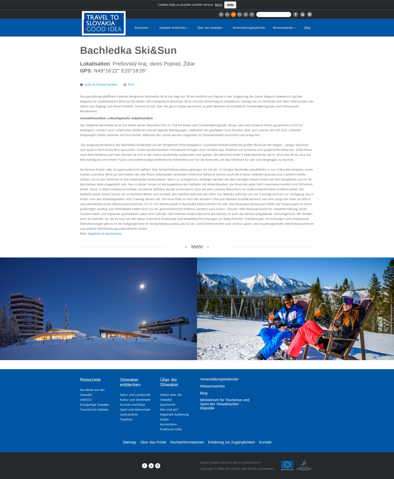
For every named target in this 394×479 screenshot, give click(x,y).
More (218, 5)
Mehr (197, 246)
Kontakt (265, 442)
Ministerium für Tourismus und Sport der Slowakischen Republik (224, 404)
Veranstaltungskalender (249, 28)
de (233, 14)
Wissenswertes (283, 28)
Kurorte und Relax (132, 405)
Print (131, 84)
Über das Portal (153, 442)
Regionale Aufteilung (174, 414)
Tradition (126, 419)
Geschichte (167, 405)
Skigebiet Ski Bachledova (105, 233)
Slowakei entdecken (173, 28)
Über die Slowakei (210, 28)
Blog (307, 28)
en (227, 14)
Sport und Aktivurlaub (135, 409)
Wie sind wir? (169, 409)
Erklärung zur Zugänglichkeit (231, 442)
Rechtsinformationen (187, 442)
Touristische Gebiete (94, 409)
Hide (230, 5)
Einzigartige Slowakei (94, 405)
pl (245, 14)
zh (252, 14)
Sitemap (129, 442)
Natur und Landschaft (135, 395)
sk (221, 14)
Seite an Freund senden (101, 84)
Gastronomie (129, 414)
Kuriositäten (168, 424)
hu (240, 14)
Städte (164, 419)
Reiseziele (142, 28)
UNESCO (86, 400)
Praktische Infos (171, 429)
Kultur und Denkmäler (135, 400)
